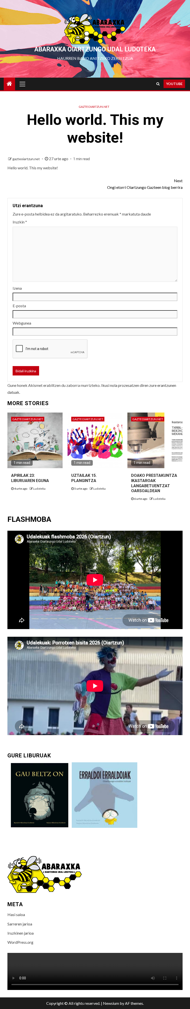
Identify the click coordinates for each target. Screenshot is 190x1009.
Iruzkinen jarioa (20, 933)
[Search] (158, 83)
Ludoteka (39, 488)
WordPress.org (20, 942)
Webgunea (22, 323)
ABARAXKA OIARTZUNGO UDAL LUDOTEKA (95, 49)
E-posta (19, 305)
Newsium (111, 1003)
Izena (17, 288)
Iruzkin (20, 221)
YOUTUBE (174, 84)
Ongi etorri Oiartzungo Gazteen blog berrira (145, 184)
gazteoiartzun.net (94, 107)
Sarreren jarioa (19, 923)
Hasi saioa (16, 914)
